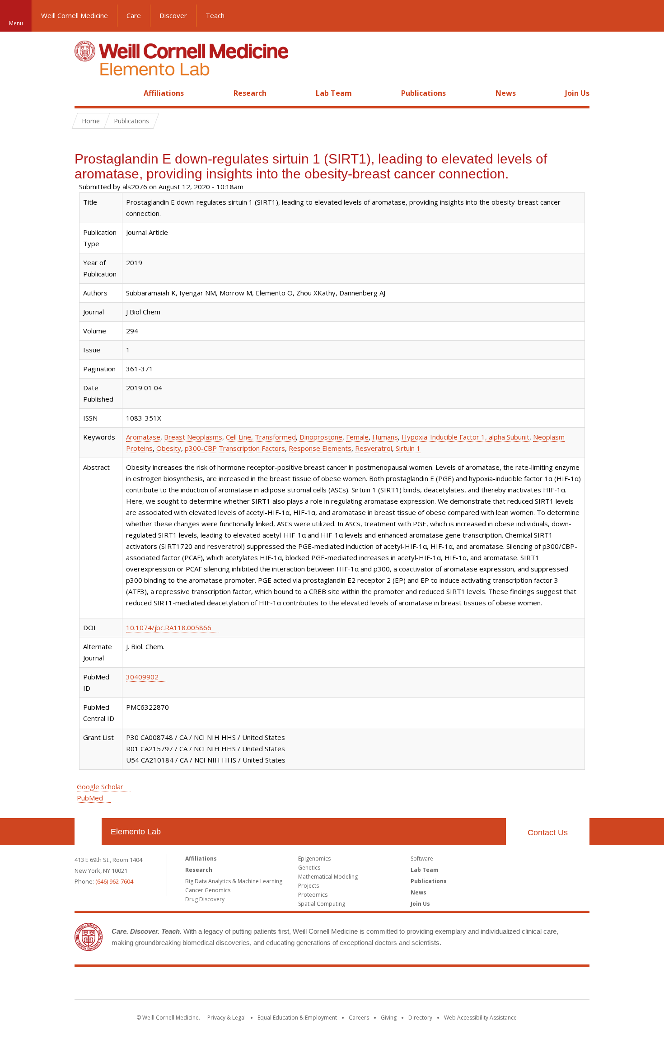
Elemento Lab (136, 831)
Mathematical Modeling (328, 876)
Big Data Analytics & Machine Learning (233, 881)
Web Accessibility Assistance (480, 1017)
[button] (648, 16)
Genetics (309, 867)
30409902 (142, 676)
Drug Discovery (204, 899)
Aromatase (143, 436)
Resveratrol (373, 448)
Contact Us (548, 832)
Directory (420, 1017)
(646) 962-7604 (114, 881)
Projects (308, 885)
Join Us (577, 93)
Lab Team (334, 93)
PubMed (90, 797)
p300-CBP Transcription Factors (235, 448)
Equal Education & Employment (297, 1017)
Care (133, 15)
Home (84, 93)
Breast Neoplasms (193, 436)
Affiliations (164, 93)
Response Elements (320, 448)
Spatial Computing (321, 904)
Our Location (88, 831)
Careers (359, 1017)
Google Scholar (100, 786)
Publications (423, 93)
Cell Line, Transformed (261, 436)
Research (250, 93)
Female (357, 436)
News (506, 93)
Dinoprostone (320, 436)
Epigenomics (314, 858)
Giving (389, 1017)
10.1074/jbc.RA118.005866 (168, 627)
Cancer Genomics (207, 890)
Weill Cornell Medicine (74, 15)
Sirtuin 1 (408, 448)
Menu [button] (16, 23)
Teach (215, 15)
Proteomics (312, 895)
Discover (173, 15)
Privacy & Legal (226, 1017)
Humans (385, 436)
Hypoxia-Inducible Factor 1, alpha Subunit (465, 436)
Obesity (168, 448)
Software (422, 858)
